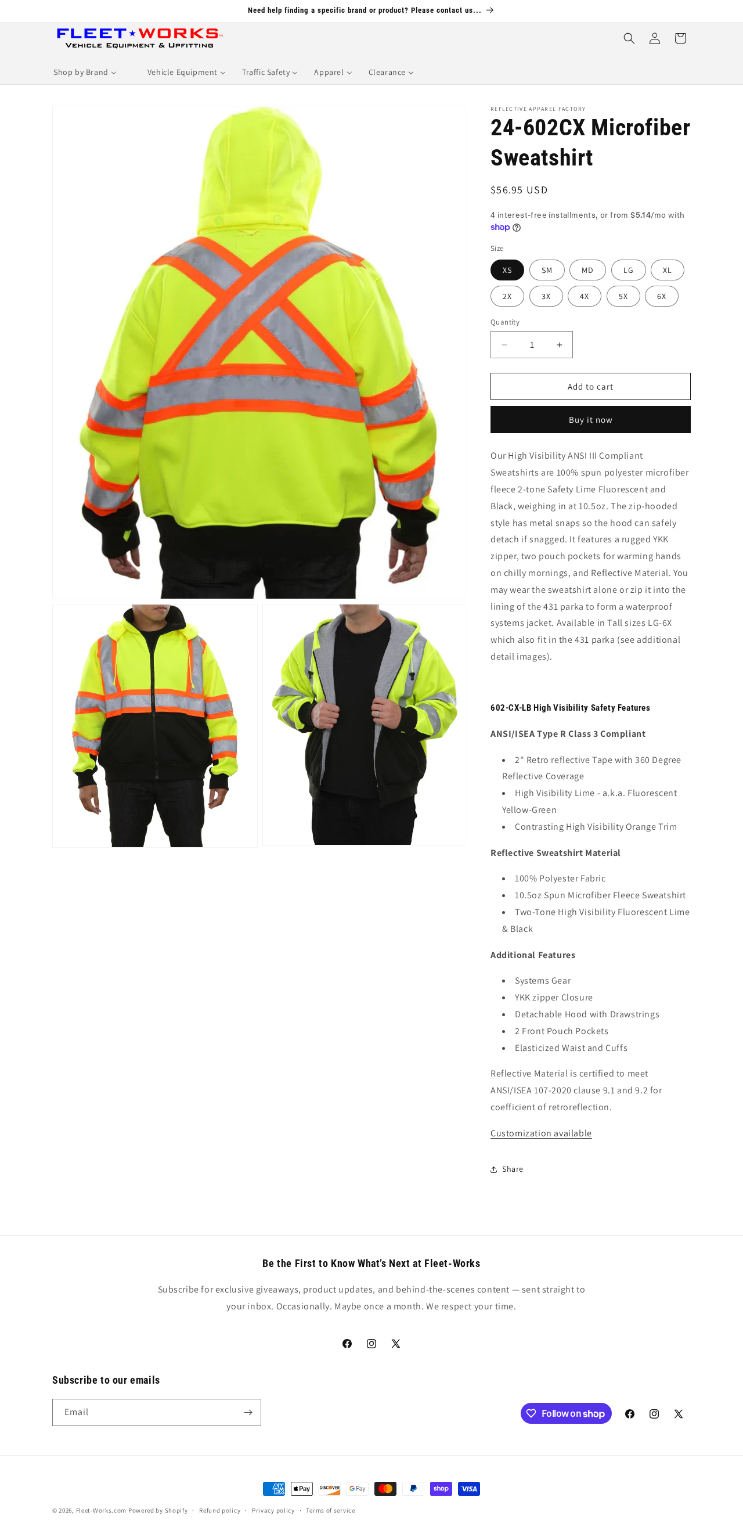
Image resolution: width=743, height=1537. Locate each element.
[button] (629, 38)
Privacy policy (273, 1510)
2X (507, 296)
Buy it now (591, 419)
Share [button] (513, 1169)
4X (584, 296)
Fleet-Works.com (101, 1510)
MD (588, 270)
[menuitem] (85, 72)
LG (628, 270)
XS (507, 270)
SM (547, 270)
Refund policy (219, 1510)
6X (661, 296)
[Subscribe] (248, 1412)
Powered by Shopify (158, 1510)
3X (546, 296)
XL (667, 270)
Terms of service (330, 1510)
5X (623, 296)
